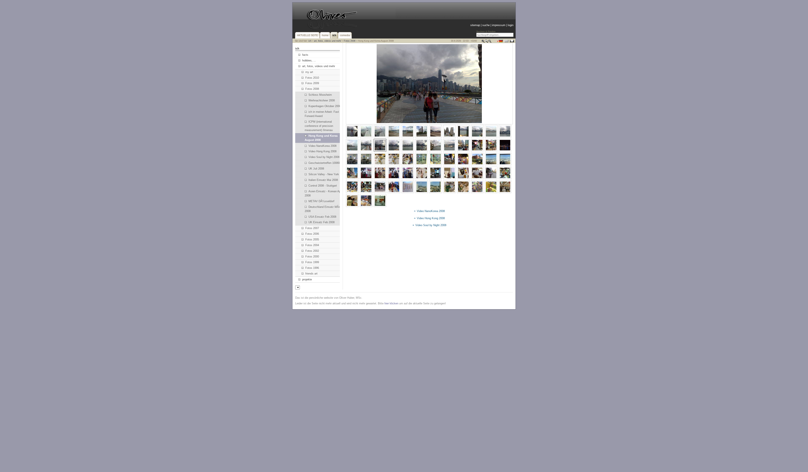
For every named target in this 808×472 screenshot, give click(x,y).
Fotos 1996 (312, 267)
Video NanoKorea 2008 (322, 145)
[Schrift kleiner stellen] (490, 42)
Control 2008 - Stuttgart (322, 185)
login (510, 25)
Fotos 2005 (312, 239)
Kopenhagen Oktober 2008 (324, 106)
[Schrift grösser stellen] (483, 42)
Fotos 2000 (312, 256)
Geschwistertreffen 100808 (324, 162)
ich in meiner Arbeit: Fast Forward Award (322, 114)
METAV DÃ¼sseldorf (321, 201)
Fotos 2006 (312, 233)
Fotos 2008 (349, 41)
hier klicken (391, 303)
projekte (307, 279)
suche (486, 25)
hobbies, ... (309, 60)
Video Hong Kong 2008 (322, 151)
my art (309, 72)
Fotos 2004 (312, 245)
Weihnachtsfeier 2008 (321, 100)
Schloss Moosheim (320, 94)
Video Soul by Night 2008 (323, 157)
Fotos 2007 (312, 228)
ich (309, 41)
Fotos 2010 (312, 77)
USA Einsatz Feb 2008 (322, 216)
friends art (311, 273)
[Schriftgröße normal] (486, 42)
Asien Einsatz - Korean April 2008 (324, 193)
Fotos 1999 (312, 262)
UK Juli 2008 (316, 168)
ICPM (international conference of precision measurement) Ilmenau (319, 126)
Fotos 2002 (312, 250)
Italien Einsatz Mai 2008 (323, 180)
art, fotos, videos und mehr (327, 41)
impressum (498, 25)
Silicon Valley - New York (323, 174)
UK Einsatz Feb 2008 (321, 222)
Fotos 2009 (312, 83)
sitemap (475, 25)
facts (305, 54)
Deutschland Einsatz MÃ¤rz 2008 (324, 209)
